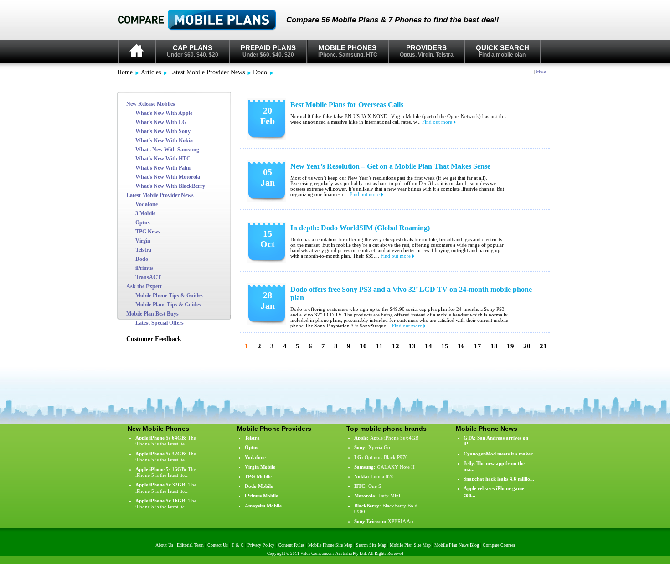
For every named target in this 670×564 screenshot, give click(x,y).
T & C (238, 545)
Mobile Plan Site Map (410, 545)
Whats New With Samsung (167, 149)
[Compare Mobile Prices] (202, 20)
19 (510, 346)
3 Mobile (145, 213)
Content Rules (291, 545)
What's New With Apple (163, 113)
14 (428, 346)
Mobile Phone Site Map (330, 545)
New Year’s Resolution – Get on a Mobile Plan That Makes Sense (390, 166)
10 (363, 346)
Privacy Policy (260, 545)
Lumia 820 (382, 476)
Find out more (438, 121)
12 (395, 346)
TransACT (148, 277)
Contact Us (217, 545)
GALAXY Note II (396, 467)
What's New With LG (160, 122)
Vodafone (146, 204)
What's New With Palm (163, 168)
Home (125, 72)
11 (379, 346)
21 (543, 346)
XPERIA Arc (401, 521)
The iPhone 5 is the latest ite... (165, 440)
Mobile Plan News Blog (456, 545)
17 (477, 346)
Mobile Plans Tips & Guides (168, 304)
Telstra (143, 250)
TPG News (147, 231)
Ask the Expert (144, 286)
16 (461, 346)
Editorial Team (190, 545)
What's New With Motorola (167, 177)
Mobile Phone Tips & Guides (169, 295)
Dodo (260, 72)
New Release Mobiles (150, 104)
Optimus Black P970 (386, 457)
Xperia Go (379, 447)
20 (527, 346)
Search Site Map (371, 545)
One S (374, 486)
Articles (151, 72)
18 (494, 346)
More (541, 71)
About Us (164, 545)
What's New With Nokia (164, 140)
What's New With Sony (163, 131)
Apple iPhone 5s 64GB (394, 437)
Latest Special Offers (159, 323)
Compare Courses (499, 545)
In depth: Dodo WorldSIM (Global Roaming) (360, 228)
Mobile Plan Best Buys (152, 313)
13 (412, 346)
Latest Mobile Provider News (207, 72)
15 (444, 346)
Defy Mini (389, 495)
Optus (142, 222)
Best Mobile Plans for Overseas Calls (346, 105)
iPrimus (144, 268)
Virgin (142, 241)
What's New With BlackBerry (170, 186)
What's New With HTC (163, 158)
